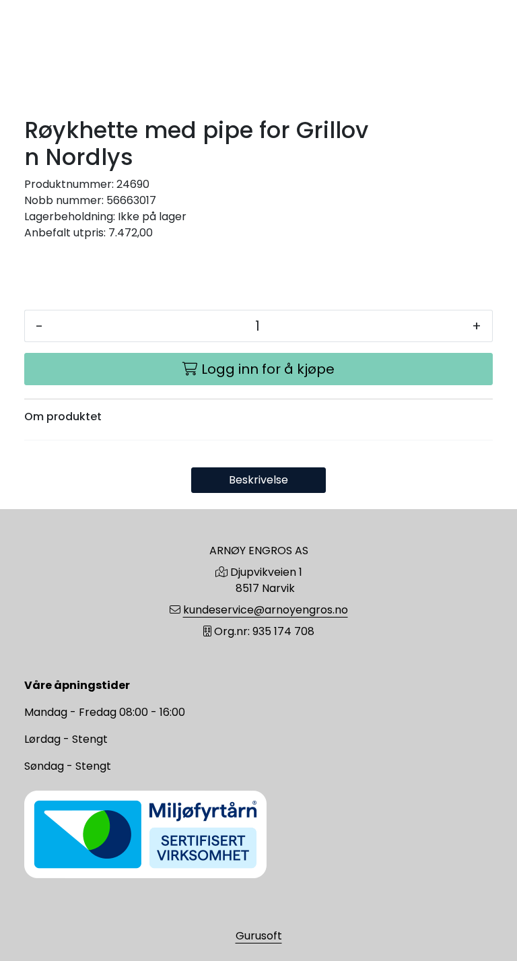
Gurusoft (259, 935)
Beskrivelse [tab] (258, 480)
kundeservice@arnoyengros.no (265, 610)
